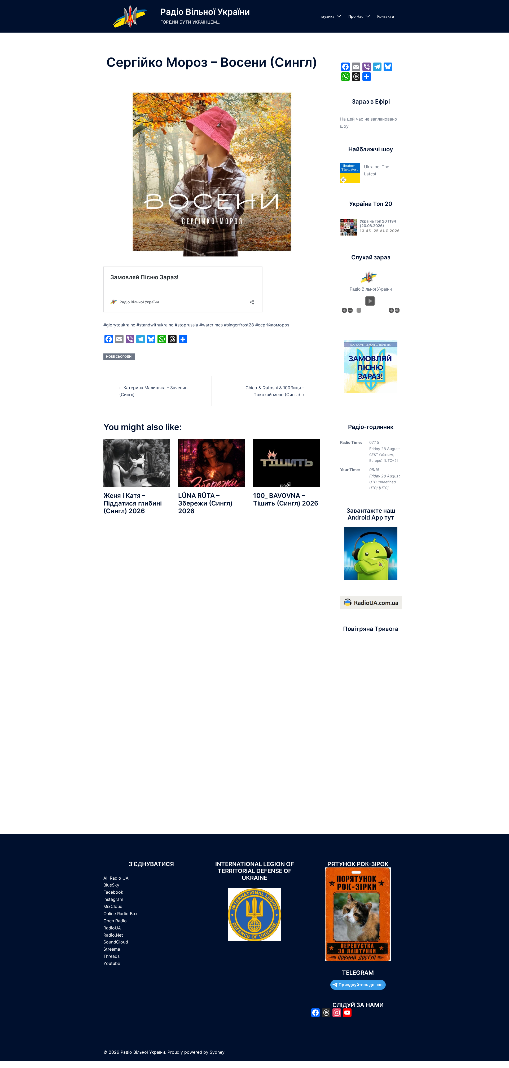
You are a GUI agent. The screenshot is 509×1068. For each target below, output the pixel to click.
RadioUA (112, 927)
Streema (111, 949)
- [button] (350, 310)
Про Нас (355, 16)
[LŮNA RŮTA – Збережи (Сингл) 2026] (211, 462)
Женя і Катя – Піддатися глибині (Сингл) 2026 (132, 503)
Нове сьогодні (119, 356)
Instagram (113, 899)
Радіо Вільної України (205, 12)
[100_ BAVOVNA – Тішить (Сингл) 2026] (286, 462)
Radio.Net (113, 935)
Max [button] (397, 310)
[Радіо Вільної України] (129, 16)
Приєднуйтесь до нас (361, 984)
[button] (370, 301)
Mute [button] (344, 310)
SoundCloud (115, 942)
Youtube (111, 963)
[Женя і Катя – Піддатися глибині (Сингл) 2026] (136, 462)
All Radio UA (116, 878)
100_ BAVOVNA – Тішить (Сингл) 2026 (285, 499)
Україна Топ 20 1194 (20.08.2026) (378, 223)
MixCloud (112, 906)
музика (328, 16)
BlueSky (111, 885)
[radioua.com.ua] (371, 602)
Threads (111, 956)
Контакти (385, 16)
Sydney (217, 1052)
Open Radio (115, 920)
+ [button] (391, 310)
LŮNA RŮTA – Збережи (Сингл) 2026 (205, 503)
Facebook (113, 892)
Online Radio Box (120, 913)
